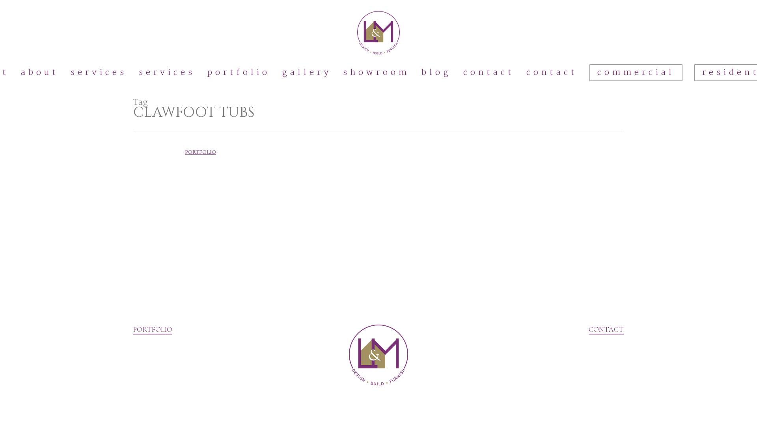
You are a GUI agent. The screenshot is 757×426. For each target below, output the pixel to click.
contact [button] (606, 329)
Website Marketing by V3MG (172, 414)
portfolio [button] (152, 329)
